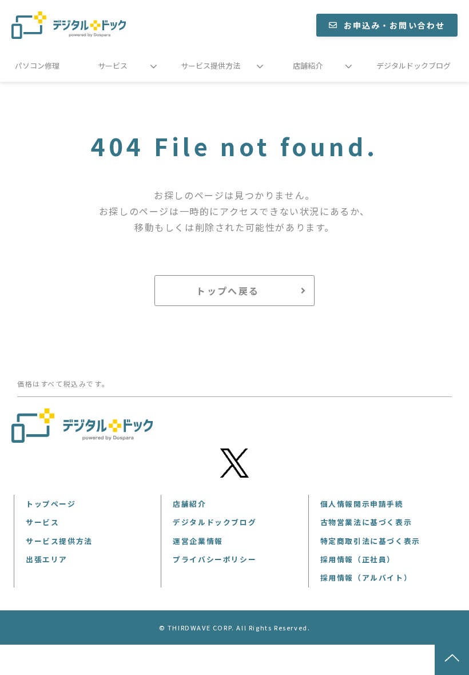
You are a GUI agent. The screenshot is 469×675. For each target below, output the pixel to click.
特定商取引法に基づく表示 (370, 540)
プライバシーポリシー (214, 559)
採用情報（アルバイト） (366, 577)
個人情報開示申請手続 (362, 503)
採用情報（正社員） (357, 559)
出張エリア (46, 559)
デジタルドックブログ (413, 65)
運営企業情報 (198, 540)
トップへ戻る (227, 290)
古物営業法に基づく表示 (366, 522)
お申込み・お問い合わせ (394, 25)
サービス (113, 65)
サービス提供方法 (210, 65)
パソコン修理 (37, 65)
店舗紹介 (308, 65)
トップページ (51, 503)
